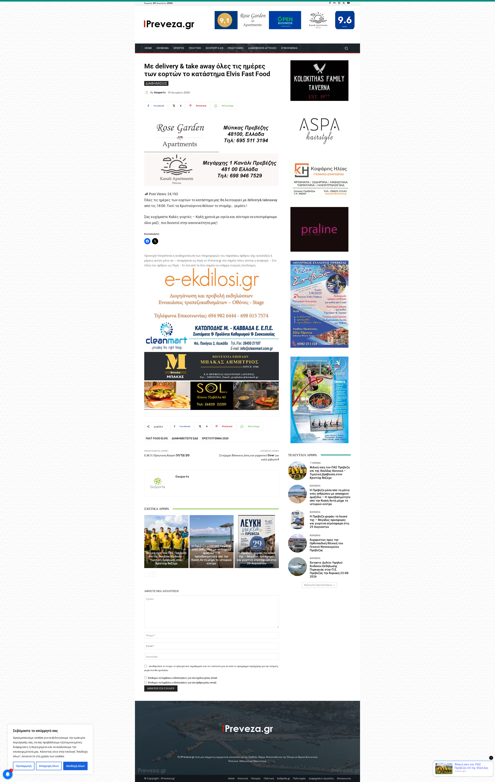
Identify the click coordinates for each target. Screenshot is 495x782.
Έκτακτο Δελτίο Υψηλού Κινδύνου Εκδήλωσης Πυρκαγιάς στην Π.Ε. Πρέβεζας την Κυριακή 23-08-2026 (329, 569)
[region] (50, 749)
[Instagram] (339, 3)
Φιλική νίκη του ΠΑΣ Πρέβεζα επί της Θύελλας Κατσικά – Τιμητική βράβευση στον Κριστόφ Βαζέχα (166, 558)
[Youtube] (348, 3)
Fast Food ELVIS (157, 438)
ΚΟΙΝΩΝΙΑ (211, 541)
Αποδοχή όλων (75, 766)
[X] (343, 3)
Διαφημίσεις (156, 83)
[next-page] (152, 574)
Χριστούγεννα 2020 (215, 438)
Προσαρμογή (24, 766)
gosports (160, 92)
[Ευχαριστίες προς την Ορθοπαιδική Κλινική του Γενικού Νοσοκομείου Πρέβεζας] (297, 543)
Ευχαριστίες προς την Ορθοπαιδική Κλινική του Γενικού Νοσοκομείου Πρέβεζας (326, 545)
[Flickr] (334, 3)
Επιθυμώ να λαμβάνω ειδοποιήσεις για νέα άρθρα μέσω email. (182, 682)
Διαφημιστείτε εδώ (185, 438)
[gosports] (147, 92)
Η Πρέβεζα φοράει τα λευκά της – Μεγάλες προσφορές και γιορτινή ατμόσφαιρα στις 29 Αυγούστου (257, 558)
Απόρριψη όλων (49, 766)
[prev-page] (146, 574)
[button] (346, 48)
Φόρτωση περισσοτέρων (318, 585)
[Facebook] (330, 3)
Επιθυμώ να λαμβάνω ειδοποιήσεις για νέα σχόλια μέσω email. (183, 677)
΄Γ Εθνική (165, 548)
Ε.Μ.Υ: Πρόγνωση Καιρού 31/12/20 (166, 455)
